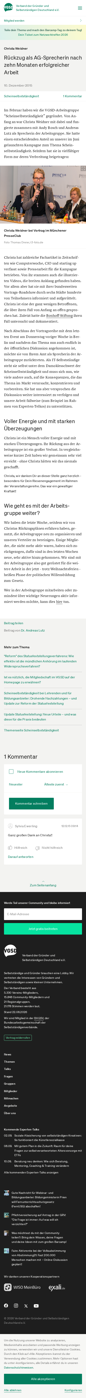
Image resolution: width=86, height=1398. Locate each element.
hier (59, 601)
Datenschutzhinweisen (18, 1367)
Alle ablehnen (12, 1390)
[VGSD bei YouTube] (36, 1307)
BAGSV (38, 1018)
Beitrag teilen (13, 623)
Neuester (16, 784)
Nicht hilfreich (52, 848)
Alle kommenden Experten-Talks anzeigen (31, 1172)
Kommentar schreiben (31, 803)
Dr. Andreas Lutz (33, 630)
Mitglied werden (14, 20)
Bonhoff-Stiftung (59, 315)
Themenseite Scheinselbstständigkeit (31, 730)
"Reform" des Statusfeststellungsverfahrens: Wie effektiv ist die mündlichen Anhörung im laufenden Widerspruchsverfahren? (40, 661)
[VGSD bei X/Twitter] (26, 1307)
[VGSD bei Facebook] (5, 1307)
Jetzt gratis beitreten (43, 929)
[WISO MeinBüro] (22, 1288)
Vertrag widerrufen (18, 1037)
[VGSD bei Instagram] (16, 1307)
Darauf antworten (20, 857)
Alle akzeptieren (43, 1379)
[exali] (57, 1288)
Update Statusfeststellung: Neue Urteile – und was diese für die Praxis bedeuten (40, 716)
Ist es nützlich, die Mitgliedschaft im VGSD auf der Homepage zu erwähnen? (39, 679)
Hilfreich (20, 848)
